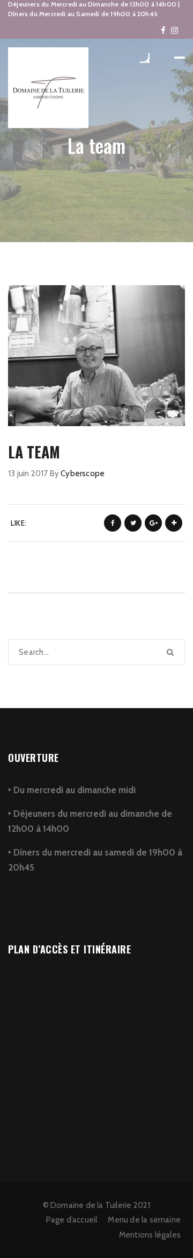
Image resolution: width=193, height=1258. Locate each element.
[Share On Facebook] (112, 523)
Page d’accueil (72, 1220)
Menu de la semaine (144, 1220)
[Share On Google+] (153, 523)
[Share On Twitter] (133, 523)
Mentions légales (150, 1235)
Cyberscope (83, 473)
